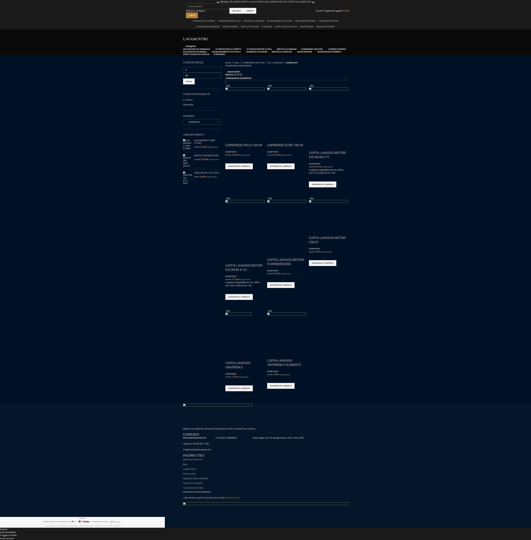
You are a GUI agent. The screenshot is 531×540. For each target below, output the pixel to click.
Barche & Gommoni (192, 459)
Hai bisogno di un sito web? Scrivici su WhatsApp (62, 525)
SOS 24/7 (236, 11)
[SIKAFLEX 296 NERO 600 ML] (187, 160)
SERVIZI (250, 11)
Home (228, 62)
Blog (185, 464)
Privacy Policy (189, 473)
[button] (239, 166)
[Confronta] (228, 139)
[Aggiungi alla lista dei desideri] (228, 159)
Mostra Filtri (234, 72)
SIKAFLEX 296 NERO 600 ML (206, 155)
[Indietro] (186, 32)
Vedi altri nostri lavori (86, 525)
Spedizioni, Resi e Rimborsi (195, 478)
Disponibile (188, 104)
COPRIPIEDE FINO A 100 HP (243, 145)
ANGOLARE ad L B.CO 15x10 (206, 173)
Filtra (189, 81)
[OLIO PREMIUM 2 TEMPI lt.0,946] (187, 144)
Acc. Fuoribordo (275, 62)
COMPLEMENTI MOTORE (253, 62)
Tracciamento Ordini (193, 487)
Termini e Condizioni (193, 483)
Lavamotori (230, 151)
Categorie (190, 46)
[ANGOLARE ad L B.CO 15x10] (187, 178)
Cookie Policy (189, 469)
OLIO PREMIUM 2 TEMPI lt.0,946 (204, 141)
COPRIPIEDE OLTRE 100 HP (285, 145)
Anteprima (228, 172)
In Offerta (188, 100)
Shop (236, 62)
